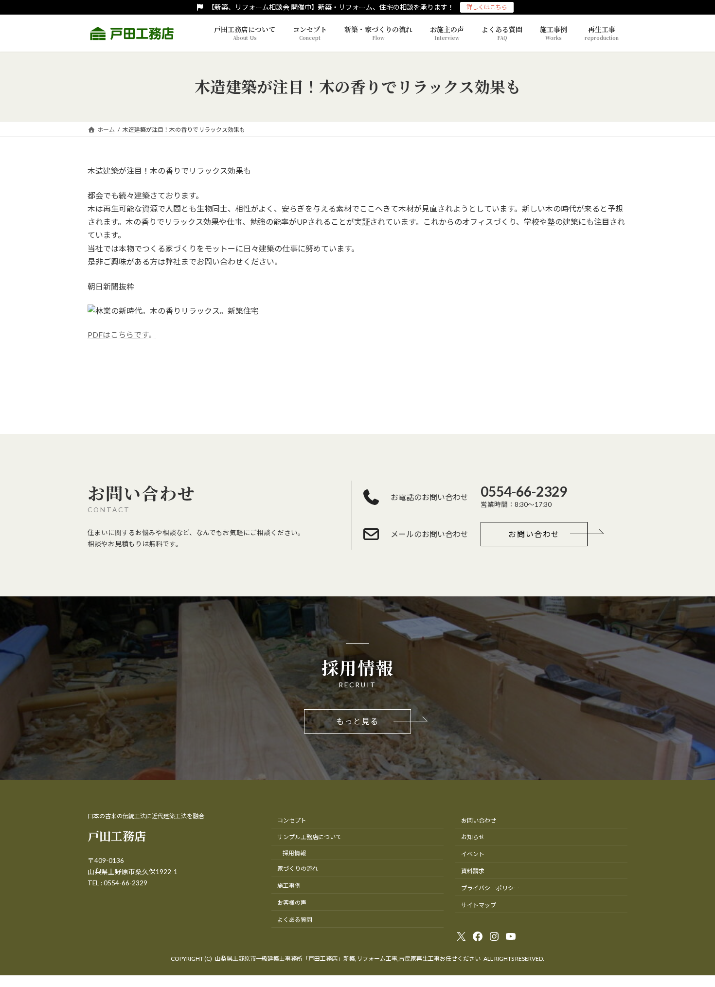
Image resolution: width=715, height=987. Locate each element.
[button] (534, 534)
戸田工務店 (117, 835)
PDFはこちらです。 (122, 334)
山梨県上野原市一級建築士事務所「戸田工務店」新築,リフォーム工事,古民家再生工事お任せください (348, 958)
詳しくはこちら (486, 7)
